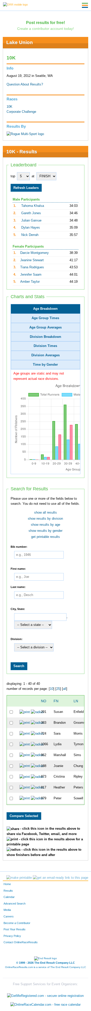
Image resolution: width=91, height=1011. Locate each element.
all (64, 689)
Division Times (45, 346)
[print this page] (19, 878)
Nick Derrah (29, 235)
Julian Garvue (31, 220)
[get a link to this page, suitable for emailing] (60, 878)
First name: (18, 568)
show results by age (45, 524)
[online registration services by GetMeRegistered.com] (45, 994)
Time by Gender (45, 364)
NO (43, 701)
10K (9, 106)
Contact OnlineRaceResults (21, 942)
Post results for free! (45, 22)
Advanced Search (15, 903)
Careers (9, 916)
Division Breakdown (45, 337)
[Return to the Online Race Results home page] (15, 4)
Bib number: (19, 546)
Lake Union (19, 42)
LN (76, 701)
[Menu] (85, 5)
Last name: (18, 586)
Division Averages (45, 355)
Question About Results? (25, 84)
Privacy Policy (12, 935)
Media (7, 909)
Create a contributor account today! (45, 29)
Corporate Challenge (21, 112)
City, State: (18, 608)
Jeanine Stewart (32, 260)
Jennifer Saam (30, 274)
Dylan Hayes (30, 227)
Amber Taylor (30, 281)
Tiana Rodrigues (32, 267)
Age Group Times (45, 318)
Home (7, 884)
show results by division (45, 518)
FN (56, 701)
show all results (45, 512)
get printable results (45, 537)
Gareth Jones (31, 213)
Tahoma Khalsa (32, 206)
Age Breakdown (45, 309)
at (33, 176)
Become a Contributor (17, 923)
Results (8, 890)
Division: (16, 639)
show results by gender (45, 531)
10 (51, 689)
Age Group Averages (45, 327)
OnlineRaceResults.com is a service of (45, 967)
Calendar (9, 896)
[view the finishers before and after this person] (37, 712)
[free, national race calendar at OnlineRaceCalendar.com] (45, 1004)
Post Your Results (15, 929)
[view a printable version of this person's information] (24, 712)
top (13, 176)
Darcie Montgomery (34, 253)
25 (58, 689)
